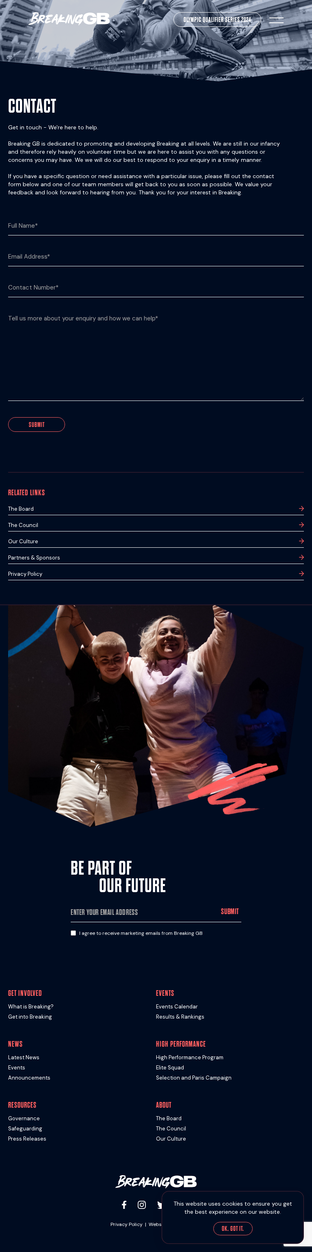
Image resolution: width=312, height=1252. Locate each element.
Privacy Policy (25, 573)
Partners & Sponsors (34, 557)
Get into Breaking (30, 1016)
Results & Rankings (180, 1016)
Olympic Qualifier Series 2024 (217, 20)
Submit (37, 425)
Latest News (23, 1057)
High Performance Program (189, 1057)
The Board (21, 508)
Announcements (29, 1077)
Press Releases (27, 1138)
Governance (24, 1118)
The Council (23, 525)
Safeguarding (25, 1128)
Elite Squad (170, 1067)
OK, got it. (233, 1228)
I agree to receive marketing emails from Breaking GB (141, 933)
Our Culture (23, 541)
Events (16, 1067)
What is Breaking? (31, 1006)
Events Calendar (177, 1006)
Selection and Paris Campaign (194, 1077)
